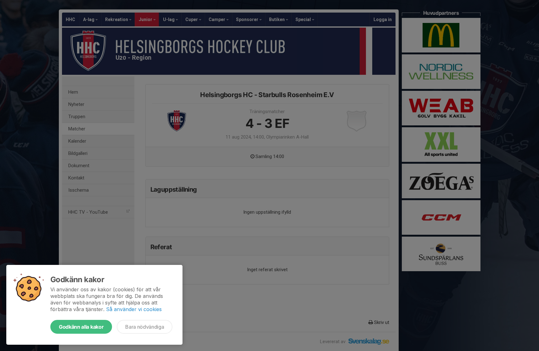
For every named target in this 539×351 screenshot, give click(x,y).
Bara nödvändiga (144, 327)
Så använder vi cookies (134, 309)
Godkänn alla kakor (81, 327)
